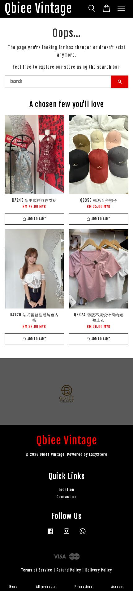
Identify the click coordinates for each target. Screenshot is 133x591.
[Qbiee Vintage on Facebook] (50, 534)
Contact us (67, 496)
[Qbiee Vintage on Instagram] (66, 534)
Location (66, 489)
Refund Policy (69, 570)
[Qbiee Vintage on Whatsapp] (82, 534)
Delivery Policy (98, 570)
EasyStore (98, 454)
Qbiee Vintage (38, 9)
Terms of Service (36, 570)
